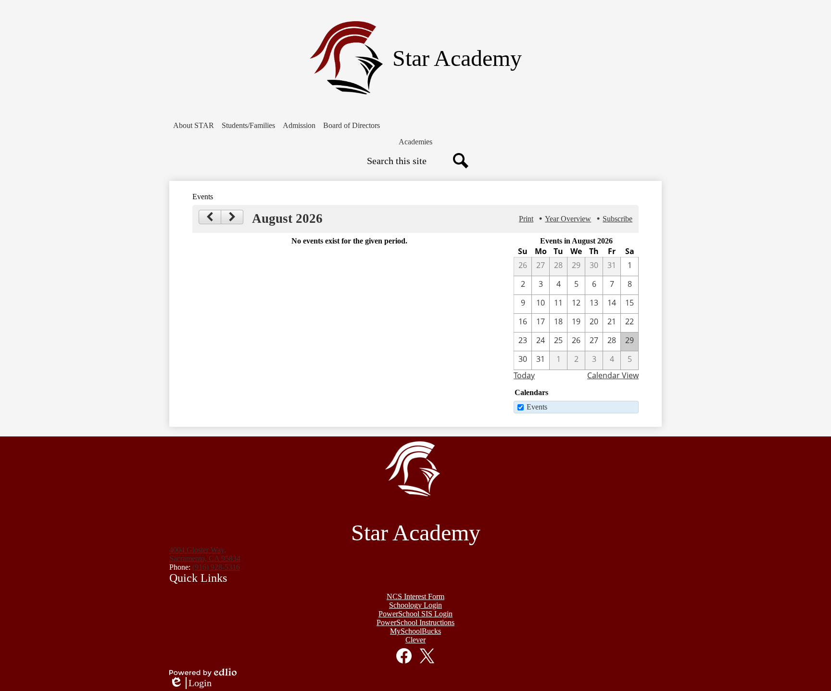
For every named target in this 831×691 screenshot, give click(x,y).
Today (524, 375)
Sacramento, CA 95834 (204, 554)
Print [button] (526, 219)
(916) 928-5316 (216, 567)
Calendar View (613, 375)
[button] (193, 125)
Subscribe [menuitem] (617, 219)
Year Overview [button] (568, 219)
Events (537, 407)
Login (190, 683)
